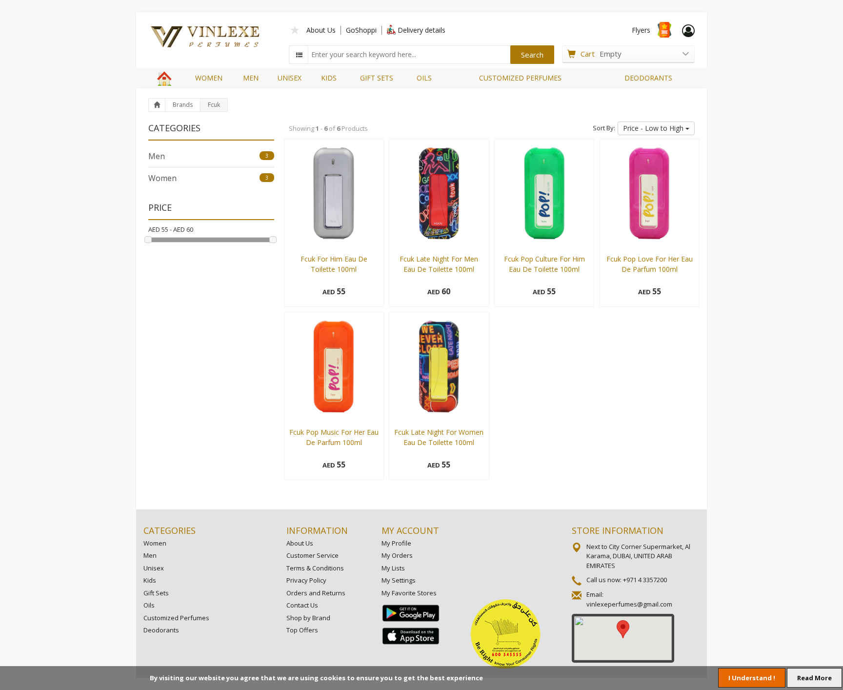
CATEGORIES (169, 530)
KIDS (329, 77)
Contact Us (302, 605)
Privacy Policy (306, 580)
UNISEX (289, 77)
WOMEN (208, 77)
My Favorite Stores (409, 593)
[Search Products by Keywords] (299, 54)
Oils (149, 605)
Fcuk (214, 105)
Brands (183, 105)
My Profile (396, 543)
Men (208, 156)
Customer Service (312, 555)
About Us (321, 30)
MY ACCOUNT (410, 530)
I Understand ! (751, 677)
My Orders (397, 555)
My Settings (398, 580)
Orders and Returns (315, 593)
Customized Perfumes (176, 617)
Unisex (153, 568)
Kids (149, 580)
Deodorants (161, 630)
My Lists (393, 568)
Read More (814, 677)
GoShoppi (361, 30)
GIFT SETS (376, 77)
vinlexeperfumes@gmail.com (629, 604)
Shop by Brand (308, 617)
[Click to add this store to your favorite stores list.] (295, 29)
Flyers (641, 30)
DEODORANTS (648, 77)
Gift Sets (156, 593)
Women (208, 178)
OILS (424, 77)
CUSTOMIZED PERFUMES (520, 77)
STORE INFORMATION (617, 530)
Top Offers (302, 630)
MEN (251, 77)
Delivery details (421, 30)
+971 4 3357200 (645, 579)
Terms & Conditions (315, 568)
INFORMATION (317, 530)
